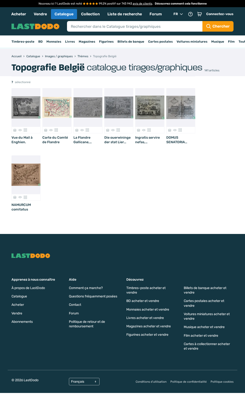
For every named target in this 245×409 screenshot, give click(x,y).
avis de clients (142, 3)
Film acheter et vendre (201, 336)
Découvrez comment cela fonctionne (181, 3)
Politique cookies (222, 381)
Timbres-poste (22, 41)
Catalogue (64, 14)
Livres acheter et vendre (145, 318)
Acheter (18, 14)
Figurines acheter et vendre (147, 335)
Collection (90, 14)
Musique (217, 41)
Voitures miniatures (192, 41)
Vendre (40, 14)
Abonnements (22, 322)
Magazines (87, 41)
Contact (75, 305)
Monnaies (53, 41)
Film (231, 41)
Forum (156, 14)
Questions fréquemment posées (93, 296)
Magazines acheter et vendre (148, 326)
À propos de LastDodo (28, 288)
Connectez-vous (220, 14)
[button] (199, 14)
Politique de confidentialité (188, 381)
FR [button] (175, 14)
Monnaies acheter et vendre (147, 309)
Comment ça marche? (86, 288)
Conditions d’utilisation (151, 381)
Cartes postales (160, 41)
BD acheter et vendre (142, 301)
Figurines (106, 41)
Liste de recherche (124, 14)
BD (40, 41)
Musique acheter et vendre (204, 327)
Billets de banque (130, 41)
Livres (70, 41)
